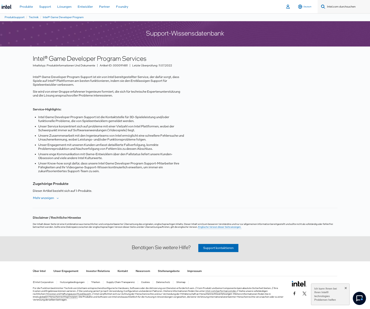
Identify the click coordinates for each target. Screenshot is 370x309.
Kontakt (123, 271)
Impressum (194, 271)
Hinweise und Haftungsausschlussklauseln (68, 293)
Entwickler (85, 7)
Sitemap (180, 282)
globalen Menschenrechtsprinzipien (58, 296)
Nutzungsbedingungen (72, 282)
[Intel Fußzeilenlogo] (299, 284)
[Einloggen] (288, 7)
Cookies (145, 282)
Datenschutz (163, 282)
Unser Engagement (65, 271)
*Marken (95, 282)
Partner (104, 7)
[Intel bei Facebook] (294, 292)
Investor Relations (98, 271)
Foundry (122, 7)
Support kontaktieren (218, 248)
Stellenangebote (169, 271)
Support (45, 7)
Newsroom (143, 271)
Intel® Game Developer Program (63, 17)
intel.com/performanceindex (220, 291)
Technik (34, 17)
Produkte (26, 7)
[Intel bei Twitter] (304, 292)
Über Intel (39, 271)
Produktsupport (14, 17)
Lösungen (64, 7)
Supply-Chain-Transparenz (120, 282)
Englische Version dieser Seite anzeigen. (219, 227)
